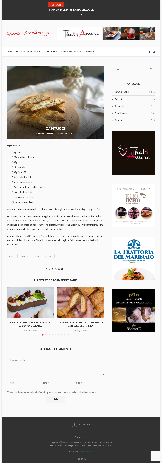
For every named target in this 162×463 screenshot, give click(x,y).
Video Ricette (135, 99)
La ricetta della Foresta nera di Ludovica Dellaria (30, 324)
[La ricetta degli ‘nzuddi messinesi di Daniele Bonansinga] (80, 302)
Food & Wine (51, 52)
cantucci (25, 256)
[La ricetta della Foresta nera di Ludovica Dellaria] (30, 302)
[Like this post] (49, 268)
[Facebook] (81, 15)
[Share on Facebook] (52, 268)
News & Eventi (34, 52)
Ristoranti (66, 52)
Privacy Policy (81, 437)
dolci (36, 256)
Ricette (78, 52)
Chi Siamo (20, 52)
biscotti (12, 256)
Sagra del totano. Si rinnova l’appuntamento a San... (77, 10)
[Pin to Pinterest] (59, 268)
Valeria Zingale (46, 133)
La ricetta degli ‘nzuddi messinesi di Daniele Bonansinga (80, 324)
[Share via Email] (62, 268)
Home (9, 52)
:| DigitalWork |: (86, 451)
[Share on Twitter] (56, 268)
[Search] (153, 51)
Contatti (89, 52)
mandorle (48, 256)
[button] (66, 4)
